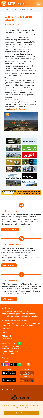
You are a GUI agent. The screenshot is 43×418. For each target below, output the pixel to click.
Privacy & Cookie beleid (11, 351)
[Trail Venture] (29, 184)
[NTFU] (29, 163)
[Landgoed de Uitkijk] (14, 177)
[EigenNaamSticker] (22, 192)
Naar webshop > (9, 265)
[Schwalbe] (29, 142)
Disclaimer (5, 349)
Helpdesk (12, 343)
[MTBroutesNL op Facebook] (3, 364)
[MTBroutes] (5, 3)
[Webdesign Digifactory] (27, 380)
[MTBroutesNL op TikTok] (15, 364)
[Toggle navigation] (39, 4)
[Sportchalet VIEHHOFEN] (14, 184)
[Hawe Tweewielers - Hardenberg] (29, 170)
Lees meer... (6, 328)
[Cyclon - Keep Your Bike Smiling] (29, 156)
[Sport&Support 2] (14, 170)
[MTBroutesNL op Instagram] (7, 364)
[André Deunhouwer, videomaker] (27, 373)
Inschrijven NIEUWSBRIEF (11, 346)
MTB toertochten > (10, 229)
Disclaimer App (17, 349)
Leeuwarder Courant (17, 109)
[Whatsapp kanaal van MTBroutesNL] (20, 364)
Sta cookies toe (21, 413)
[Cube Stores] (14, 142)
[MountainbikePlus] (14, 163)
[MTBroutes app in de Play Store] (9, 380)
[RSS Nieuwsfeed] (28, 364)
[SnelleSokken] (29, 177)
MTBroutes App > (9, 299)
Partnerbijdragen (8, 353)
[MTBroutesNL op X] (11, 364)
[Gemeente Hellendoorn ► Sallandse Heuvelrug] (29, 149)
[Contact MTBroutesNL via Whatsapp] (19, 343)
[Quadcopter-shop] (14, 156)
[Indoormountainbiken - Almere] (14, 149)
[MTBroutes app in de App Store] (9, 373)
